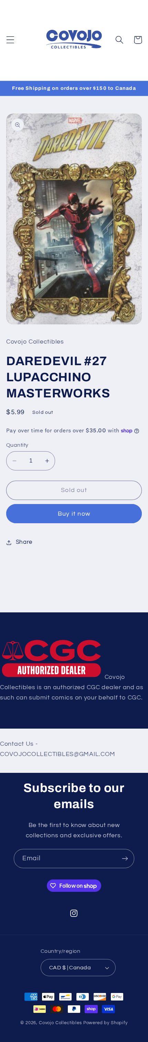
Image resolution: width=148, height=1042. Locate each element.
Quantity (17, 445)
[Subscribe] (125, 858)
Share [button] (24, 542)
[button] (10, 40)
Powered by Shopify (105, 1022)
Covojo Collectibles (60, 1022)
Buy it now (74, 514)
